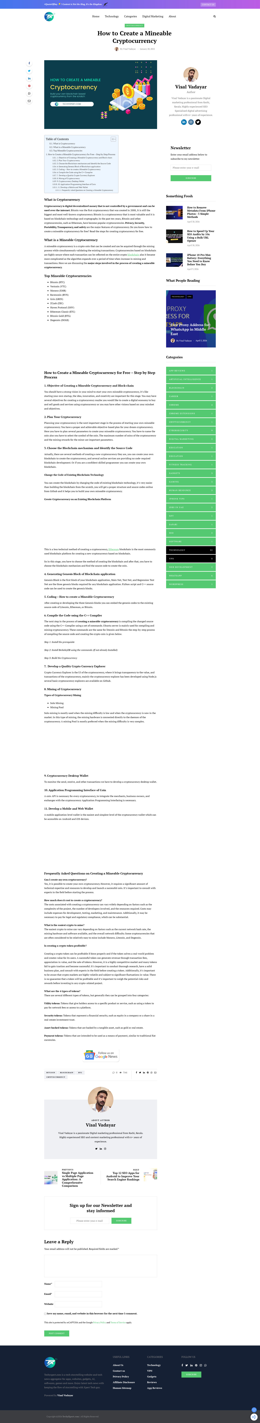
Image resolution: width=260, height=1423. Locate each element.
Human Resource (191, 490)
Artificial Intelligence (191, 379)
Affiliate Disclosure (124, 1382)
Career (191, 396)
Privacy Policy (99, 1322)
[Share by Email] (29, 101)
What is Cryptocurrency (64, 143)
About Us (118, 1365)
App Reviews (191, 370)
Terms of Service (118, 1322)
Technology (112, 16)
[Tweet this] (29, 71)
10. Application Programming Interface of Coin (77, 184)
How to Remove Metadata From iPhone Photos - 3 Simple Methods (201, 212)
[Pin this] (29, 86)
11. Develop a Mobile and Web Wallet (73, 187)
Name (48, 1283)
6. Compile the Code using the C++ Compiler (75, 172)
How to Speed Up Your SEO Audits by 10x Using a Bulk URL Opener (200, 235)
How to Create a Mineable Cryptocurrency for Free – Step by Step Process (81, 154)
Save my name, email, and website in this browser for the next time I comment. (92, 1313)
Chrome (191, 404)
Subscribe (121, 1221)
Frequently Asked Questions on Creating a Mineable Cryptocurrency (87, 190)
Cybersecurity (191, 430)
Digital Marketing (152, 16)
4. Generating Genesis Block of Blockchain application (78, 166)
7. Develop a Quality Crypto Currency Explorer (76, 175)
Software (191, 541)
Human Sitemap (122, 1388)
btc (80, 1073)
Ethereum (113, 549)
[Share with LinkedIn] (29, 78)
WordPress (191, 584)
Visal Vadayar (129, 48)
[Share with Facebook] (29, 63)
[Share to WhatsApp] (29, 93)
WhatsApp (191, 575)
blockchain (133, 254)
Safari (191, 524)
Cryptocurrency (134, 25)
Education (191, 447)
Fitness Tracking (191, 464)
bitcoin (50, 1073)
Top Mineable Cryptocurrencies (67, 150)
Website (48, 1304)
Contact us (119, 1370)
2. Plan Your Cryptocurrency (68, 160)
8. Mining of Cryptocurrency (68, 178)
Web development (191, 567)
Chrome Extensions (191, 413)
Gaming (191, 481)
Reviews (152, 1382)
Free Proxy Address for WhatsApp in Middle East (190, 329)
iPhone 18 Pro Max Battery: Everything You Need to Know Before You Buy (199, 259)
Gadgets (191, 473)
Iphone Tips (191, 498)
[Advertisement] (100, 345)
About (172, 16)
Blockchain (66, 1073)
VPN (190, 297)
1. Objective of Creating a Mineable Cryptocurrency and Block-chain (84, 158)
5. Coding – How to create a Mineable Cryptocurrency (78, 169)
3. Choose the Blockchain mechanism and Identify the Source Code (84, 163)
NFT (191, 516)
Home (95, 16)
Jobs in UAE (191, 507)
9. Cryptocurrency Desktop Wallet (70, 181)
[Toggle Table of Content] (111, 139)
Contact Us (208, 4)
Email (48, 1294)
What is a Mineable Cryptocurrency (69, 147)
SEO (191, 533)
